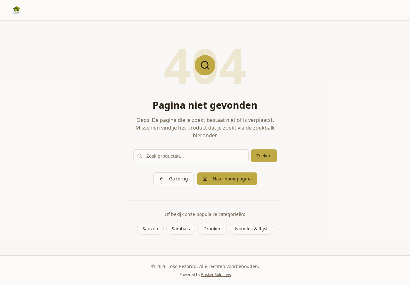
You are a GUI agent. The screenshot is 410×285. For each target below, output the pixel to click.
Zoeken (264, 156)
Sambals (181, 229)
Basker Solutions (216, 274)
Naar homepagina (232, 179)
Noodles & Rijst (251, 229)
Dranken (212, 229)
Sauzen (150, 229)
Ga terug (178, 179)
